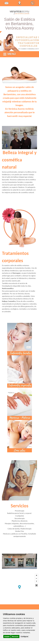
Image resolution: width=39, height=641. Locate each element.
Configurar (24, 636)
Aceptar (7, 636)
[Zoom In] (36, 575)
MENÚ (12, 53)
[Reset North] (36, 581)
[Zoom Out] (36, 578)
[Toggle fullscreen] (36, 585)
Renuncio (15, 636)
